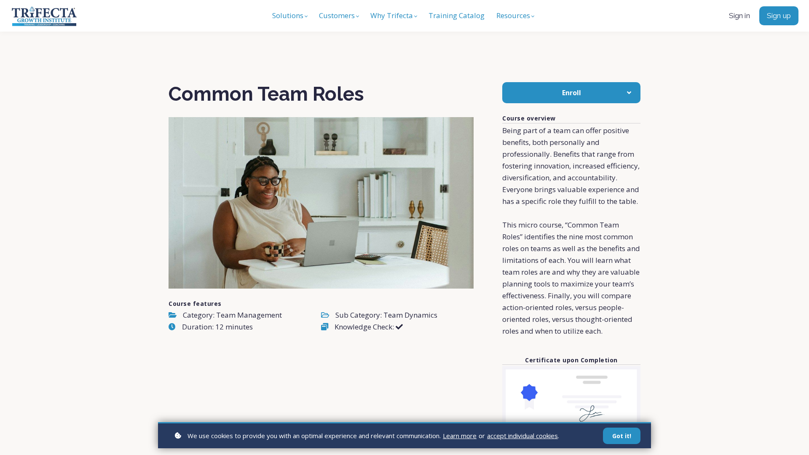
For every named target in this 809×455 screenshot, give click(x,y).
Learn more (460, 435)
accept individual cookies (522, 435)
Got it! (621, 436)
